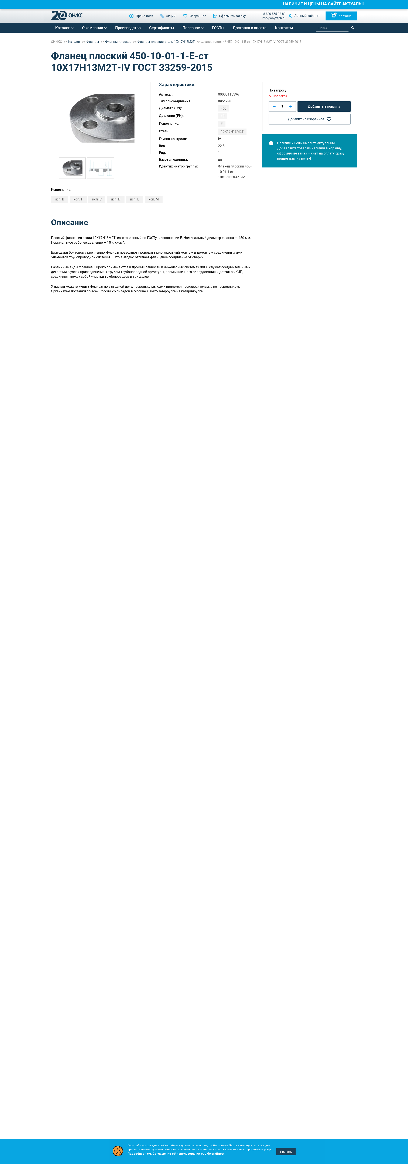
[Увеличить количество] (290, 106)
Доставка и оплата (249, 28)
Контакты (284, 28)
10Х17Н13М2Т (232, 132)
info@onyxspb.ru (273, 18)
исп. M (154, 199)
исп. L (134, 199)
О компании (92, 28)
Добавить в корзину (324, 106)
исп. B (59, 199)
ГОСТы (218, 28)
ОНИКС (57, 42)
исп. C (97, 199)
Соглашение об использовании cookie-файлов (188, 1153)
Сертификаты (161, 28)
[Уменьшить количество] (274, 106)
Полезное (191, 28)
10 (223, 116)
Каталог (62, 28)
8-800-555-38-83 (274, 14)
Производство (128, 28)
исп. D (115, 199)
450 (224, 108)
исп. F (78, 199)
